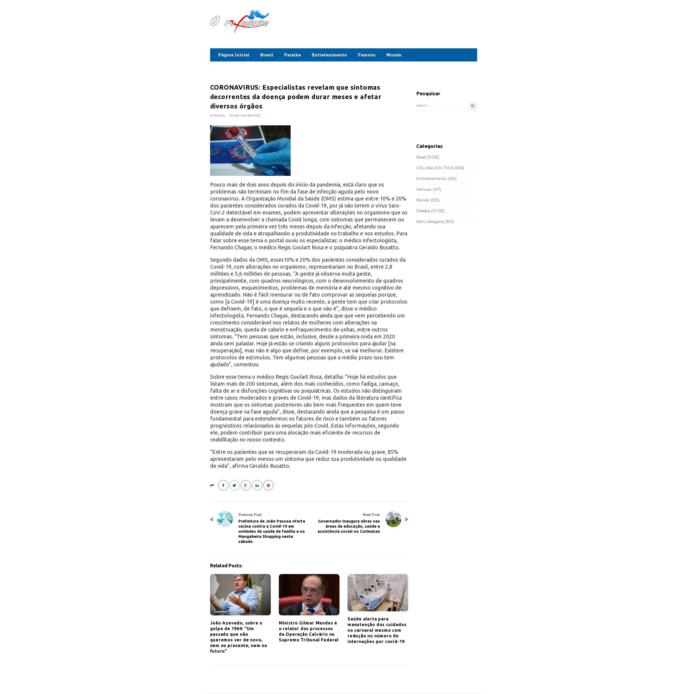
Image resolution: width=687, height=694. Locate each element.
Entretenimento (329, 55)
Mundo (393, 55)
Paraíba (292, 55)
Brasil (266, 55)
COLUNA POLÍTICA (434, 168)
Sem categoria (430, 221)
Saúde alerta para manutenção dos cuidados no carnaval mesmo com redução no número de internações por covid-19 (377, 630)
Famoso (366, 55)
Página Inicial (233, 55)
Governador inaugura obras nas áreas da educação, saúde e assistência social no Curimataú (348, 526)
